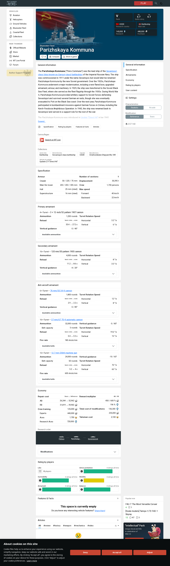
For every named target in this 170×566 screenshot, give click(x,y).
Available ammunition (51, 235)
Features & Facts (82, 127)
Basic (152, 117)
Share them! (100, 511)
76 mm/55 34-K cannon (61, 290)
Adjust (150, 552)
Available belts (48, 346)
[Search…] (156, 3)
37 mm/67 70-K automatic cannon (67, 319)
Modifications (47, 452)
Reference (134, 117)
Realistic (134, 108)
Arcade (152, 108)
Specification (49, 127)
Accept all (117, 552)
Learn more (32, 560)
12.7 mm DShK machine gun (64, 353)
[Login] (161, 3)
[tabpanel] (78, 225)
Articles (96, 127)
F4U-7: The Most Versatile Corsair (141, 504)
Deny (85, 552)
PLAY (143, 3)
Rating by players (64, 127)
